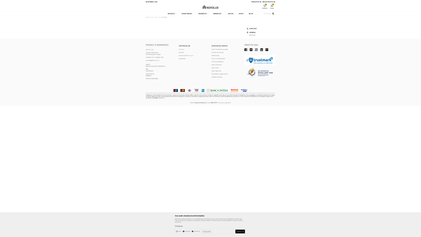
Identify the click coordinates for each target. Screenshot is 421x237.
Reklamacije (215, 55)
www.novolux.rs (200, 102)
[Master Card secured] (234, 90)
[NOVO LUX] (210, 7)
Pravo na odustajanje (218, 58)
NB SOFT (214, 102)
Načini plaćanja (216, 65)
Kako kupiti (215, 68)
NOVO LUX (149, 17)
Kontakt (181, 52)
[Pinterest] (267, 49)
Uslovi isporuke (216, 71)
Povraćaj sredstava (218, 61)
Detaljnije (179, 226)
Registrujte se (268, 2)
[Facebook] (245, 49)
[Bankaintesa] (217, 90)
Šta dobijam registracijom (220, 74)
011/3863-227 (150, 57)
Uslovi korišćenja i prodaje (220, 49)
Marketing (196, 231)
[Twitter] (251, 49)
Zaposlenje (182, 58)
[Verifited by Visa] (244, 90)
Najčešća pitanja (217, 77)
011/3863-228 (159, 57)
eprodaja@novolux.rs (152, 60)
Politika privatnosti (218, 52)
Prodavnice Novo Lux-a (186, 55)
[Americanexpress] (202, 90)
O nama (181, 49)
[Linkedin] (261, 49)
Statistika (187, 231)
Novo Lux (158, 17)
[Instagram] (256, 49)
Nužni (179, 231)
